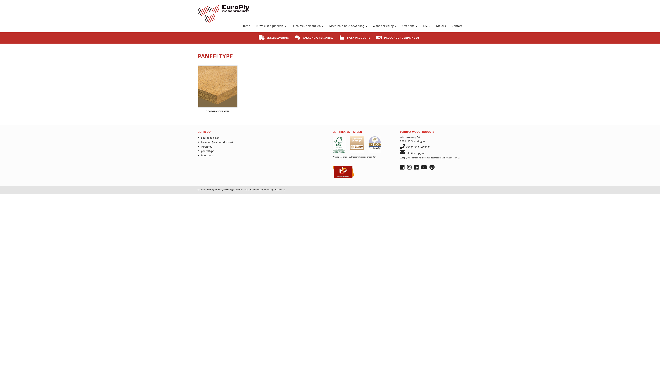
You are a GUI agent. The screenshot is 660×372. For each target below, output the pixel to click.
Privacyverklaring (224, 190)
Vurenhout (207, 147)
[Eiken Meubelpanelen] (324, 26)
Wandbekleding (383, 26)
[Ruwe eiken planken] (286, 26)
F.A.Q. (426, 26)
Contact (457, 26)
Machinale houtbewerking (346, 26)
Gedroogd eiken (210, 138)
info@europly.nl (415, 153)
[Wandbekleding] (397, 26)
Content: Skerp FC (243, 190)
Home (246, 26)
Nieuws (441, 26)
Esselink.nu (280, 190)
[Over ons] (418, 26)
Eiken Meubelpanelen (306, 26)
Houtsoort (207, 156)
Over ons (408, 26)
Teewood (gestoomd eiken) (217, 142)
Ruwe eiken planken (269, 26)
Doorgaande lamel (217, 112)
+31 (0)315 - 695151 (418, 147)
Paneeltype (207, 151)
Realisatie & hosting (263, 190)
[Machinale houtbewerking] (368, 26)
